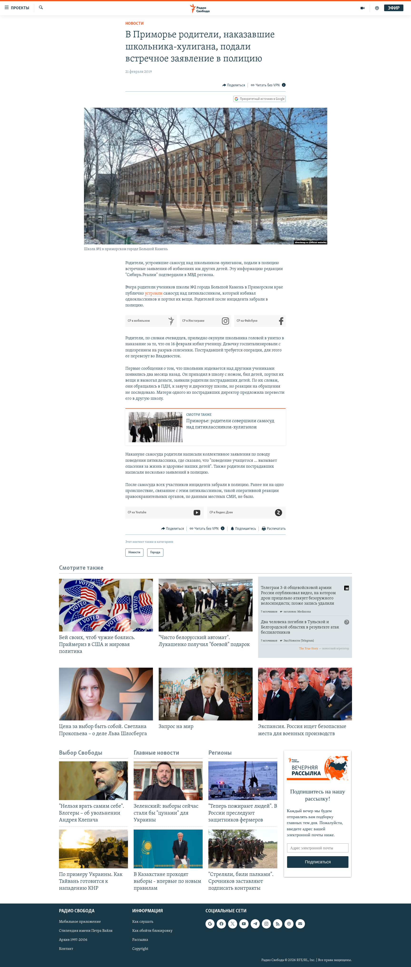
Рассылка (140, 940)
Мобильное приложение (80, 922)
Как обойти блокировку (152, 931)
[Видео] (362, 8)
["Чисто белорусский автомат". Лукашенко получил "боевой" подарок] (206, 605)
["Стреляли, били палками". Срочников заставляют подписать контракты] (242, 849)
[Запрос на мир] (206, 694)
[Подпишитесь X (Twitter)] (232, 923)
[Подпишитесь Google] (210, 923)
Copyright (140, 949)
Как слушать (142, 922)
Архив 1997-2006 (73, 940)
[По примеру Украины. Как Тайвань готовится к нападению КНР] (93, 849)
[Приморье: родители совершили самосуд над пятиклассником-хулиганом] (155, 427)
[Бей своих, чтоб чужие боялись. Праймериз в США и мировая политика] (106, 605)
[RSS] (277, 923)
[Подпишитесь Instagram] (266, 923)
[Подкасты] (289, 923)
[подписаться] (300, 923)
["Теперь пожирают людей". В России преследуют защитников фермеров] (242, 780)
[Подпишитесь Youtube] (243, 923)
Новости (134, 24)
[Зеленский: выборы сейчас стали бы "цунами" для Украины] (168, 780)
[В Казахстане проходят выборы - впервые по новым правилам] (168, 849)
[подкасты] (377, 8)
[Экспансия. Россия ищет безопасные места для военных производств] (305, 694)
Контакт (66, 949)
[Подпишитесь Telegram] (255, 923)
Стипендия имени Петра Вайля (86, 931)
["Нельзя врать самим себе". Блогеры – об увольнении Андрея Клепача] (93, 780)
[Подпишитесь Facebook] (221, 923)
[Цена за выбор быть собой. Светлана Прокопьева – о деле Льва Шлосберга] (106, 694)
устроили (153, 294)
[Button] (233, 85)
